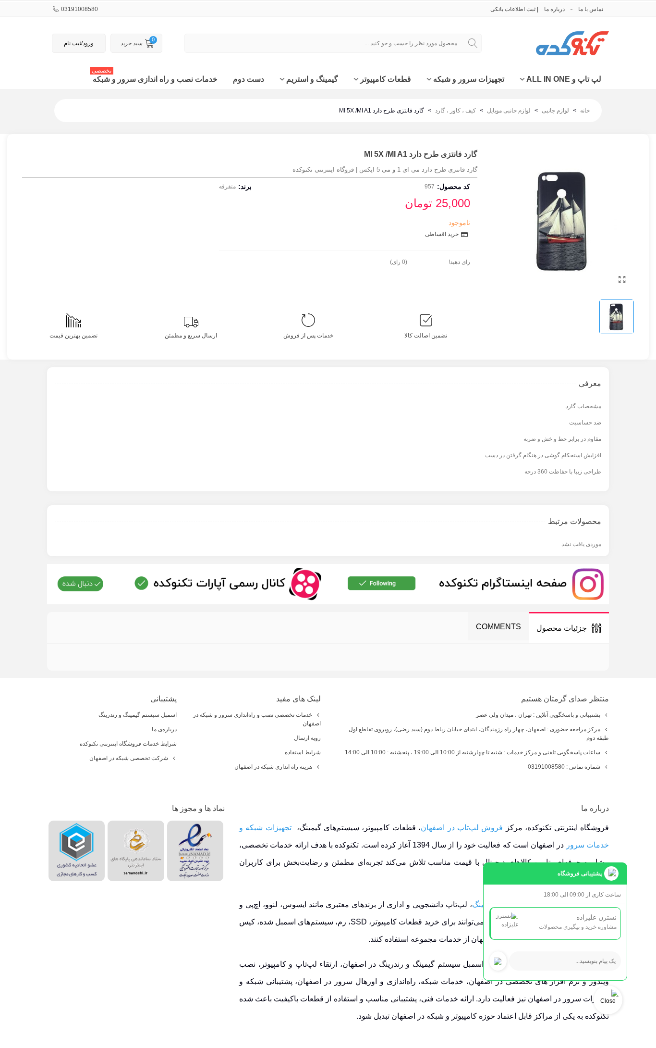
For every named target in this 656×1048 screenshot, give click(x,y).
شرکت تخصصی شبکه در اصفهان (128, 758)
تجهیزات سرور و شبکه (468, 79)
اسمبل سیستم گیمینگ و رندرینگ (137, 714)
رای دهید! (459, 262)
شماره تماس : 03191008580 (564, 766)
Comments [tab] (498, 627)
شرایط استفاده (303, 752)
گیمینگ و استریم (312, 79)
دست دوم (248, 79)
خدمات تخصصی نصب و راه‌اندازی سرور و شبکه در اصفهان (257, 719)
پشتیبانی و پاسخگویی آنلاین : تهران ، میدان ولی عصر (538, 714)
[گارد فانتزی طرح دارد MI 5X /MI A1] (622, 280)
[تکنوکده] (556, 43)
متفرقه (227, 186)
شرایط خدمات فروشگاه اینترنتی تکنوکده (128, 743)
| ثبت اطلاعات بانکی (514, 9)
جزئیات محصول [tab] (561, 628)
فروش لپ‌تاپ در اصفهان (462, 827)
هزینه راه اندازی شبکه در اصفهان (273, 766)
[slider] (428, 260)
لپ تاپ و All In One (563, 79)
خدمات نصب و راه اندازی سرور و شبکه (155, 76)
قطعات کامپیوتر (385, 79)
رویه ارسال (307, 738)
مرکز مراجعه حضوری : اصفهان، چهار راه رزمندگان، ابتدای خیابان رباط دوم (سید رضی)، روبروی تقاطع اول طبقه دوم (479, 733)
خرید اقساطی (442, 234)
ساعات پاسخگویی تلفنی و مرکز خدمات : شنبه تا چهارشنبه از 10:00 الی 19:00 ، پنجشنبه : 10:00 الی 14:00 (472, 752)
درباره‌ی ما (164, 729)
